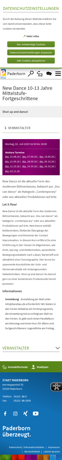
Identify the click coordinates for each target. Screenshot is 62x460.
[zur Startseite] (12, 74)
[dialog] (31, 34)
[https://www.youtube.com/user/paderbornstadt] (35, 413)
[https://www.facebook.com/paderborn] (5, 413)
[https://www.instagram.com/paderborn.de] (15, 413)
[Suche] (31, 74)
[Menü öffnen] (58, 74)
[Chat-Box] (49, 74)
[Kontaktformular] (40, 74)
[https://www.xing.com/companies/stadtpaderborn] (25, 413)
